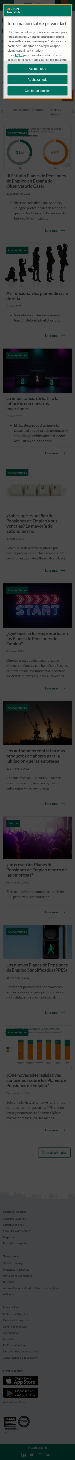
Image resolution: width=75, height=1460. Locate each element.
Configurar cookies (37, 90)
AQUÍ (18, 55)
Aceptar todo (37, 68)
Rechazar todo (38, 79)
